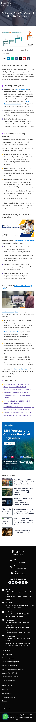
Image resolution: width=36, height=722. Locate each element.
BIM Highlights (7, 693)
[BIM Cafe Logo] (18, 553)
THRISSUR (9, 603)
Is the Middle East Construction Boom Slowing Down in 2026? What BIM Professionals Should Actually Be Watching (18, 387)
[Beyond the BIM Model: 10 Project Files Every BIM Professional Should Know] (7, 512)
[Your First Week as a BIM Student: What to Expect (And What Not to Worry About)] (7, 521)
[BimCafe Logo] (6, 4)
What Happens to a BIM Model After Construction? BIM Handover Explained (23, 502)
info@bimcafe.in (19, 574)
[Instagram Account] (19, 582)
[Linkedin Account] (13, 582)
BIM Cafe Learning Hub (10, 312)
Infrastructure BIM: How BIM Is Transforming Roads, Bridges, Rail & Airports (23, 492)
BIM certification (22, 89)
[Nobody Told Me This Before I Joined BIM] (7, 531)
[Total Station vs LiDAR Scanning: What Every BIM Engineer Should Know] (7, 482)
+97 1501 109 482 (20, 568)
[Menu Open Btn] (31, 4)
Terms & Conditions (8, 715)
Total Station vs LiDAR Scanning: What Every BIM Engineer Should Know (24, 482)
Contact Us (6, 708)
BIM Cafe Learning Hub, (19, 369)
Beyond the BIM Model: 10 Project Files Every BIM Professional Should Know (24, 512)
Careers (4, 701)
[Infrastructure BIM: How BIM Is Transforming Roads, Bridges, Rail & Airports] (7, 492)
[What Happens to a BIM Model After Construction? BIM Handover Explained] (7, 502)
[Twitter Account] (16, 582)
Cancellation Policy (28, 715)
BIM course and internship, (24, 241)
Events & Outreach (8, 697)
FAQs (4, 705)
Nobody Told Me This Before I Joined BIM (22, 531)
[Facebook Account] (9, 582)
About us (5, 690)
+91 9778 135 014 (20, 562)
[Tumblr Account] (26, 582)
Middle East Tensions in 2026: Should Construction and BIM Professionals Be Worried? (17, 395)
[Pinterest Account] (23, 582)
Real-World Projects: (11, 332)
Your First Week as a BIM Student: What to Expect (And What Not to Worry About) (23, 521)
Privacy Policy (18, 715)
